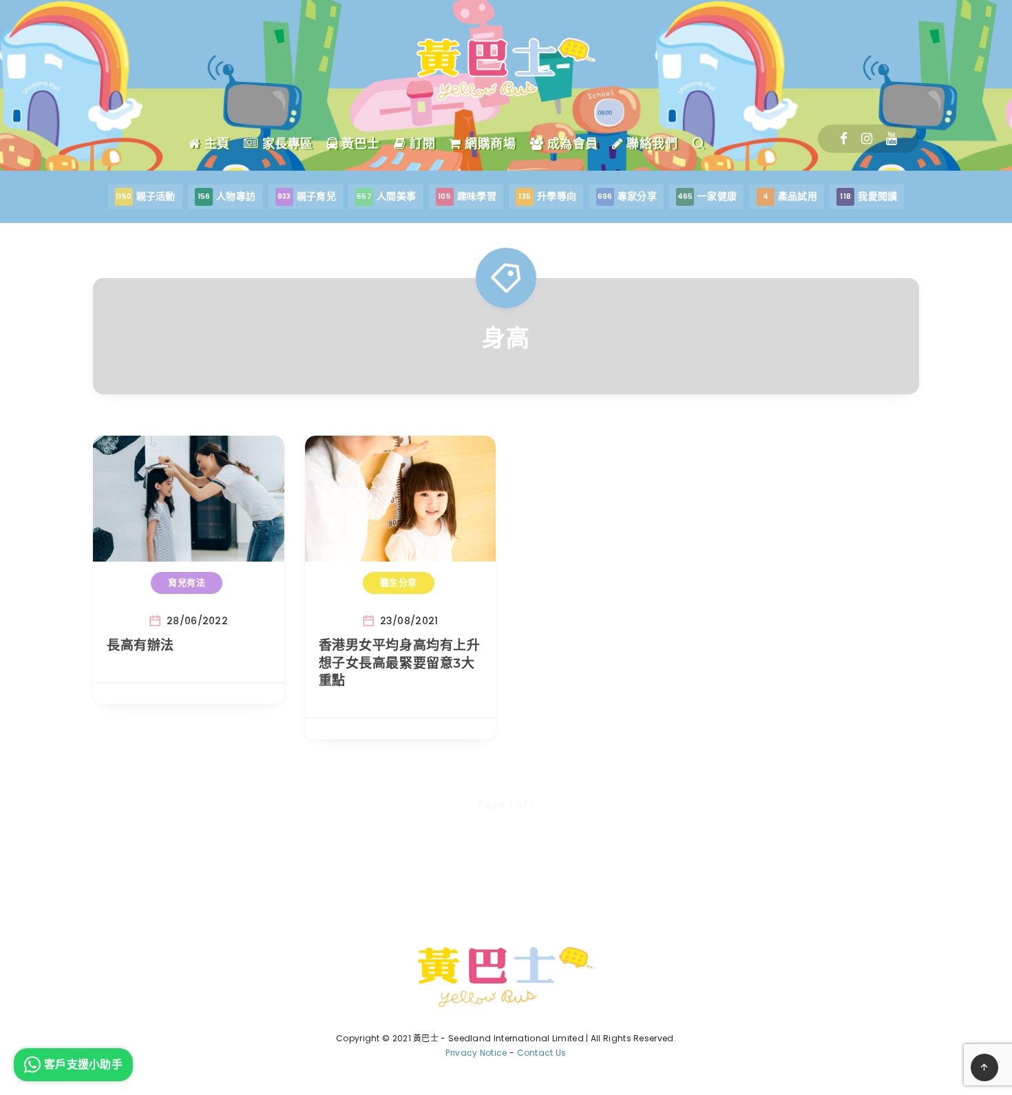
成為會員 (570, 143)
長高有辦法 (140, 645)
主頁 (215, 143)
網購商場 (488, 143)
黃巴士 (359, 143)
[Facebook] (843, 139)
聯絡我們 (650, 143)
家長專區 (285, 143)
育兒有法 (186, 582)
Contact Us (542, 1053)
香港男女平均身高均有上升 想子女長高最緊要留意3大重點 (400, 662)
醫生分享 (398, 582)
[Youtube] (891, 139)
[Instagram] (866, 139)
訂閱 (420, 143)
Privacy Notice (476, 1053)
